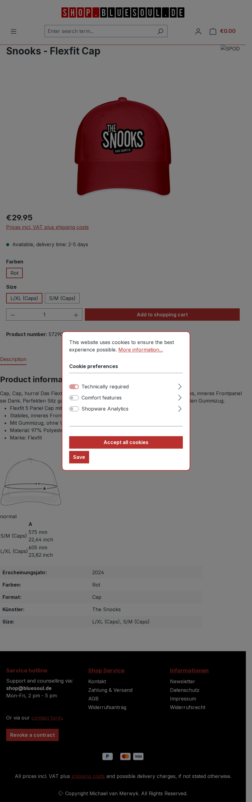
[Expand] (180, 386)
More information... (140, 350)
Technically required (105, 387)
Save (79, 457)
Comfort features (101, 398)
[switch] (74, 397)
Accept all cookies (126, 442)
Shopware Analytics (104, 409)
